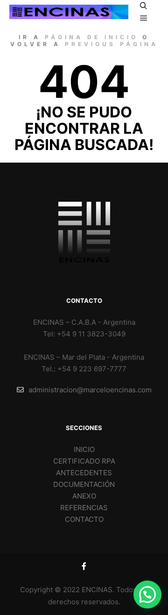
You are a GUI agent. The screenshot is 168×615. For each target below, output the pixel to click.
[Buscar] (143, 6)
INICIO (84, 449)
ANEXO (84, 496)
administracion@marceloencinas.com (90, 389)
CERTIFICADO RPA (84, 461)
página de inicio (91, 37)
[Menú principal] (143, 18)
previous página (111, 44)
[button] (147, 594)
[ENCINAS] (68, 11)
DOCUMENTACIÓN (84, 484)
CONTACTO (84, 519)
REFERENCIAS (84, 507)
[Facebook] (84, 566)
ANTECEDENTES (84, 472)
